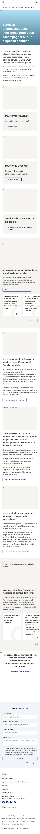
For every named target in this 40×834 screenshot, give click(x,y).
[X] (7, 802)
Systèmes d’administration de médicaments (15, 782)
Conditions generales (8, 818)
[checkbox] (3, 748)
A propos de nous (7, 792)
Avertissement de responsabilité (26, 818)
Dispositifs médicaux (8, 778)
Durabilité (5, 785)
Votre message (7, 737)
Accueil (5, 7)
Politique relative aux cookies (10, 821)
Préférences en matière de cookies (12, 824)
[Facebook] (11, 802)
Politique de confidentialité (18, 816)
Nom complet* (7, 713)
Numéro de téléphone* (9, 729)
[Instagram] (15, 802)
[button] (30, 320)
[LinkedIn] (3, 802)
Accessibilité (5, 816)
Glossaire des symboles (28, 821)
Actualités (5, 789)
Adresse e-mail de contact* (10, 721)
